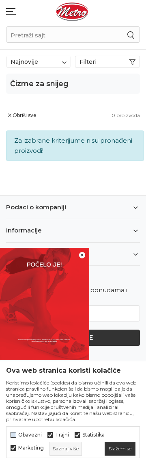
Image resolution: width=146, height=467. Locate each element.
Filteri (88, 61)
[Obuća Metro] (72, 11)
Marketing (31, 447)
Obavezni (30, 434)
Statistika (93, 434)
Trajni (62, 434)
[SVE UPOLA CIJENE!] (44, 303)
